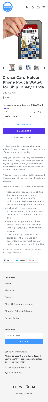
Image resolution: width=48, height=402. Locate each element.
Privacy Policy (12, 318)
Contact (9, 297)
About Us (9, 290)
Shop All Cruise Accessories (19, 304)
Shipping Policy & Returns (18, 311)
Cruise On (28, 394)
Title (5, 111)
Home (8, 283)
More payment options (24, 137)
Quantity (37, 111)
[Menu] (43, 7)
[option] (12, 67)
